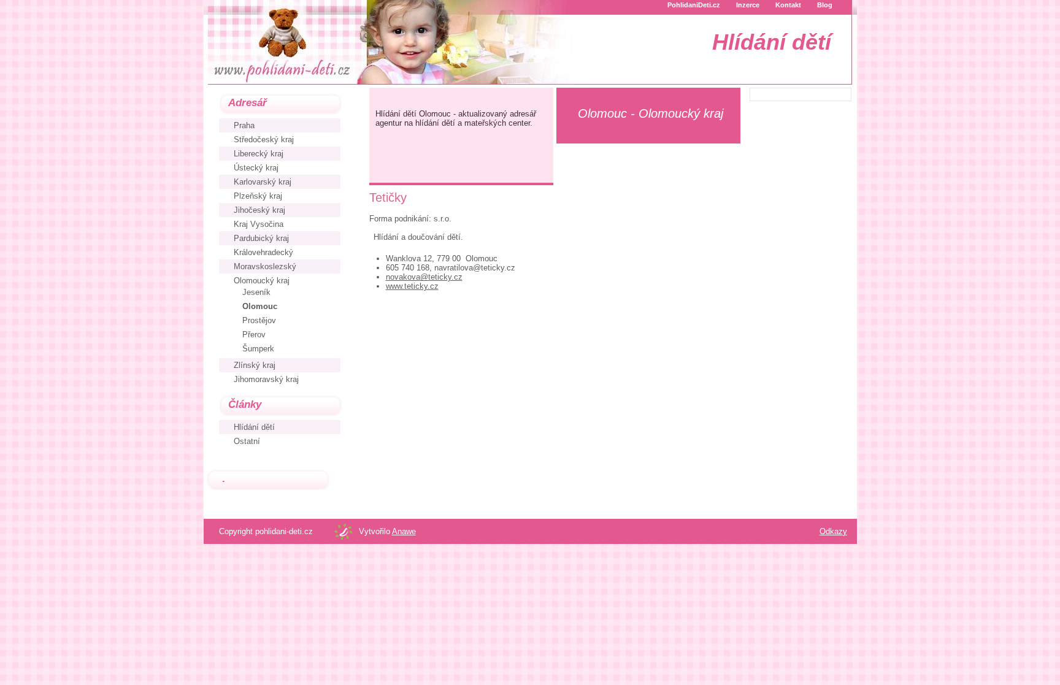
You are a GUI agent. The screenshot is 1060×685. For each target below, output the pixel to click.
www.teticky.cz (412, 286)
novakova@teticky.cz (424, 276)
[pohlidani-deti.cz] (281, 41)
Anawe (404, 531)
